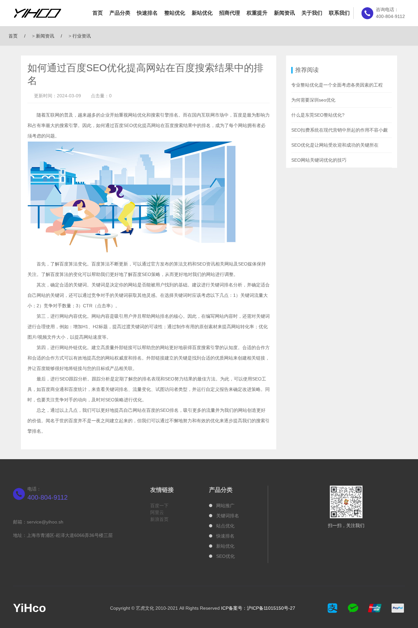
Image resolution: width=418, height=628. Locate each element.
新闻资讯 (284, 13)
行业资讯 (81, 36)
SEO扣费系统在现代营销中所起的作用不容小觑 (339, 130)
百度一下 (159, 505)
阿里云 (157, 512)
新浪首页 (159, 519)
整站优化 (174, 13)
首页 (97, 13)
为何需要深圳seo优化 (313, 100)
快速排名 (147, 13)
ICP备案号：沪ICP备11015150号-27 (258, 608)
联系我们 (339, 13)
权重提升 (257, 13)
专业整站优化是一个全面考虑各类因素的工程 (337, 85)
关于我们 (311, 13)
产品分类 (119, 13)
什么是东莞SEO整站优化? (318, 115)
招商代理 (229, 13)
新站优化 (202, 13)
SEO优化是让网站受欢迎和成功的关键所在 (334, 145)
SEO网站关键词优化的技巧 (318, 160)
